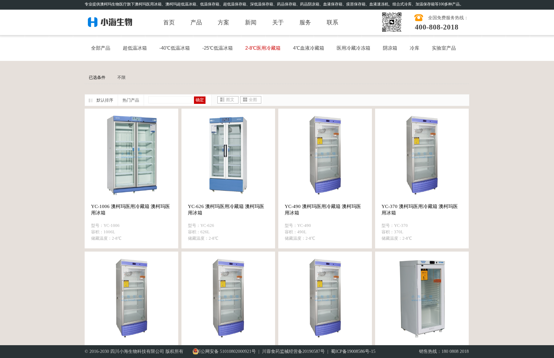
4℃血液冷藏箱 (308, 48)
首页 (169, 22)
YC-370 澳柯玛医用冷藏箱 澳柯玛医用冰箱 (420, 209)
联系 (332, 22)
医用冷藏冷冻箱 (353, 48)
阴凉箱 (390, 48)
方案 (223, 22)
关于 (278, 22)
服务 (305, 22)
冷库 (414, 48)
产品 (196, 22)
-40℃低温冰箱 (174, 48)
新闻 (250, 22)
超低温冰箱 (135, 48)
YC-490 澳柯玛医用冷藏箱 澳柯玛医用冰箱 (323, 209)
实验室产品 (444, 48)
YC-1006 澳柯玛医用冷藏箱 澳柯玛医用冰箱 (130, 209)
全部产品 (100, 48)
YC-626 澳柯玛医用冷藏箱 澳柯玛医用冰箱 (226, 209)
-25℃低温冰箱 (217, 48)
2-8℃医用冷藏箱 (263, 48)
